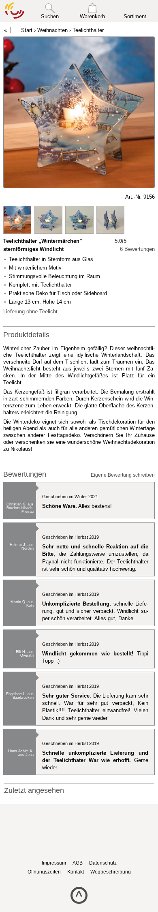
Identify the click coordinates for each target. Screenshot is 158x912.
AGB (78, 863)
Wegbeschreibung (110, 872)
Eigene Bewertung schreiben (123, 475)
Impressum (54, 863)
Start (26, 30)
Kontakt (75, 872)
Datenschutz (103, 863)
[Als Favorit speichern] (7, 197)
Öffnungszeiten (44, 872)
